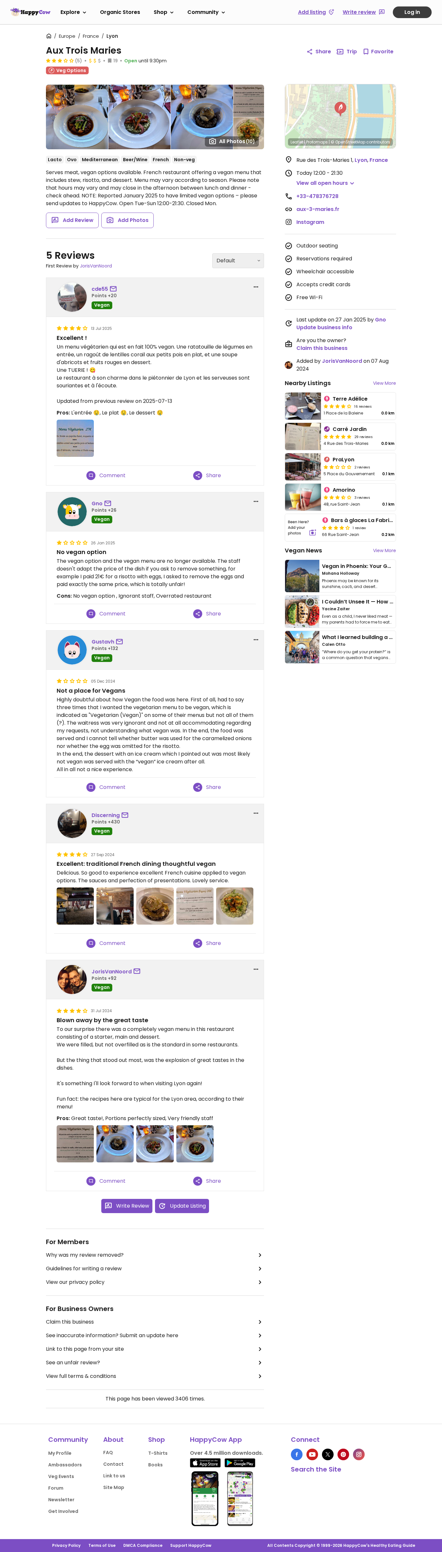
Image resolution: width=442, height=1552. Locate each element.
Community (203, 12)
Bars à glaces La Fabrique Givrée (374, 520)
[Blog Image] (302, 576)
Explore (70, 12)
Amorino (344, 490)
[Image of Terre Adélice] (303, 406)
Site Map (113, 1487)
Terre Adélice (350, 399)
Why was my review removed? (85, 1255)
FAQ (108, 1452)
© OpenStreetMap (348, 142)
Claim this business (70, 1322)
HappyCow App (216, 1439)
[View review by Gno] (72, 511)
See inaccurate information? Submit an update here (112, 1335)
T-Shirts (158, 1453)
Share (323, 51)
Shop (160, 12)
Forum (55, 1488)
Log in (412, 12)
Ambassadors (65, 1465)
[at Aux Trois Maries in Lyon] (115, 906)
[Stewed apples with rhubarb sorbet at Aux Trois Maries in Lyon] (115, 1143)
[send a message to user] (114, 289)
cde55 (100, 289)
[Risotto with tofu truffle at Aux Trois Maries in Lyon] (234, 906)
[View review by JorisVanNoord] (72, 979)
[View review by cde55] (72, 297)
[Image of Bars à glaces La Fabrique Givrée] (302, 527)
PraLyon (343, 459)
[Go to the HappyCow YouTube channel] (312, 1454)
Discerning (106, 815)
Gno (97, 503)
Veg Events (61, 1476)
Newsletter (61, 1499)
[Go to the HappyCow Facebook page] (297, 1454)
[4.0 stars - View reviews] (337, 406)
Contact (113, 1464)
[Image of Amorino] (303, 497)
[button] (340, 109)
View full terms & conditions (81, 1376)
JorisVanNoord (96, 266)
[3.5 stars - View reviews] (337, 497)
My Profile (60, 1453)
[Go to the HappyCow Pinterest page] (343, 1454)
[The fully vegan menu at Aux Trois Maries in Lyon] (75, 1143)
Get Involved (63, 1511)
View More (384, 383)
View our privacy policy (75, 1282)
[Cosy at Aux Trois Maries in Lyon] (75, 906)
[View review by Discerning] (72, 823)
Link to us (114, 1476)
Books (155, 1465)
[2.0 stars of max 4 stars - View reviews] (337, 467)
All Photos (237, 141)
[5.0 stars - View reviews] (337, 436)
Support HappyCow (190, 1545)
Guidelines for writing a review (84, 1268)
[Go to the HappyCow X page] (328, 1454)
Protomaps (317, 142)
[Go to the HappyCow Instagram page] (359, 1454)
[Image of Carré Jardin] (303, 436)
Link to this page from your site (85, 1349)
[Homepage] (30, 11)
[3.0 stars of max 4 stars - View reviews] (59, 60)
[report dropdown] (256, 287)
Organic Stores (120, 12)
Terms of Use (102, 1545)
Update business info (324, 327)
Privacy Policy (66, 1545)
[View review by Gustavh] (72, 650)
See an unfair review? (73, 1362)
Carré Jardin (350, 429)
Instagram (310, 222)
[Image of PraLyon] (303, 466)
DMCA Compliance (142, 1545)
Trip (352, 51)
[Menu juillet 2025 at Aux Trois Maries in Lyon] (75, 438)
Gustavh (103, 641)
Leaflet (297, 142)
